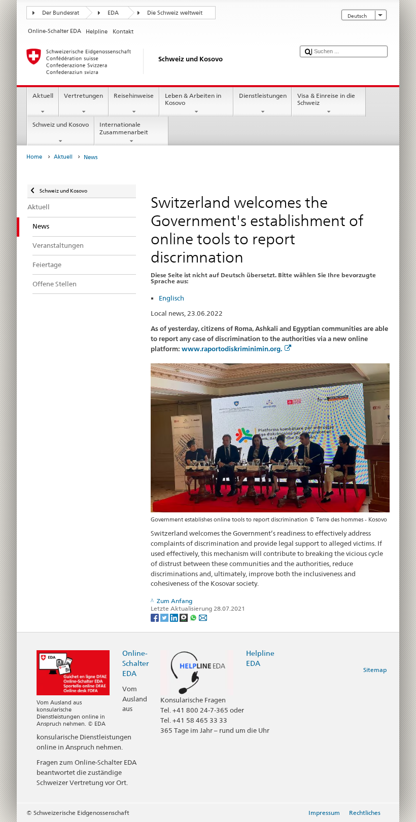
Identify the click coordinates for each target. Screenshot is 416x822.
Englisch (171, 298)
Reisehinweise (134, 95)
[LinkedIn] (175, 617)
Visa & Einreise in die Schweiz (326, 99)
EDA (113, 13)
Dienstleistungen (263, 95)
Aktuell (42, 95)
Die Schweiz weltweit (174, 13)
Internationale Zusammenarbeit (123, 128)
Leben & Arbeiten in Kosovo (193, 99)
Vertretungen (83, 95)
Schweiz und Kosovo (60, 124)
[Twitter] (165, 617)
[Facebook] (155, 617)
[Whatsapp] (194, 617)
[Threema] (184, 617)
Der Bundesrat (60, 13)
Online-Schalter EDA (135, 663)
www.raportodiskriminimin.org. (232, 349)
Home (34, 157)
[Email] (203, 617)
